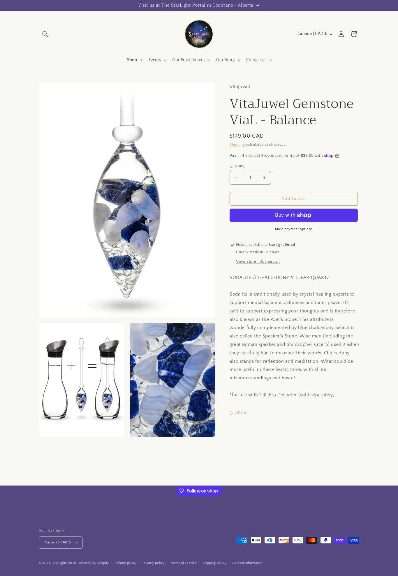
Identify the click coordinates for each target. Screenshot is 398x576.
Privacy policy (153, 562)
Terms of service (183, 562)
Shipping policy (214, 562)
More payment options (294, 229)
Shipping (237, 145)
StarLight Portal (64, 562)
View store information (258, 261)
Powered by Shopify (93, 562)
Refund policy (126, 562)
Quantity (237, 166)
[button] (45, 34)
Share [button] (240, 412)
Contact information (247, 562)
